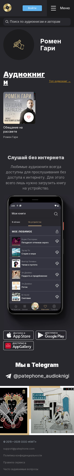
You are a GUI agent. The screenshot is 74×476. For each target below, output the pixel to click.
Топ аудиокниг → (60, 81)
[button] (32, 8)
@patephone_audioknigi (41, 376)
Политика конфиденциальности (22, 455)
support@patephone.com (19, 448)
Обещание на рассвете (13, 129)
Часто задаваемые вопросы (20, 469)
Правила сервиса (14, 462)
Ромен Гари (10, 137)
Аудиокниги (24, 78)
